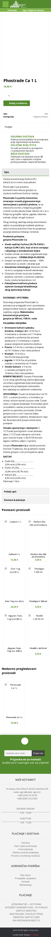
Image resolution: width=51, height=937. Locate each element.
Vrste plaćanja (25, 849)
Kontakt (25, 881)
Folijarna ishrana (40, 116)
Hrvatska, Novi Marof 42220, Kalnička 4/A (27, 788)
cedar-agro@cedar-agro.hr (27, 792)
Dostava (25, 842)
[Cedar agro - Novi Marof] (18, 4)
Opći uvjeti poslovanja (25, 846)
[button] (6, 4)
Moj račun (25, 875)
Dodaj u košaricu (18, 103)
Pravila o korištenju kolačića (25, 855)
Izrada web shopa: (21, 934)
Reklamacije (26, 884)
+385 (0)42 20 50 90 (27, 795)
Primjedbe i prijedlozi (25, 878)
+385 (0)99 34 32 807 (27, 798)
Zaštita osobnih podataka (25, 852)
